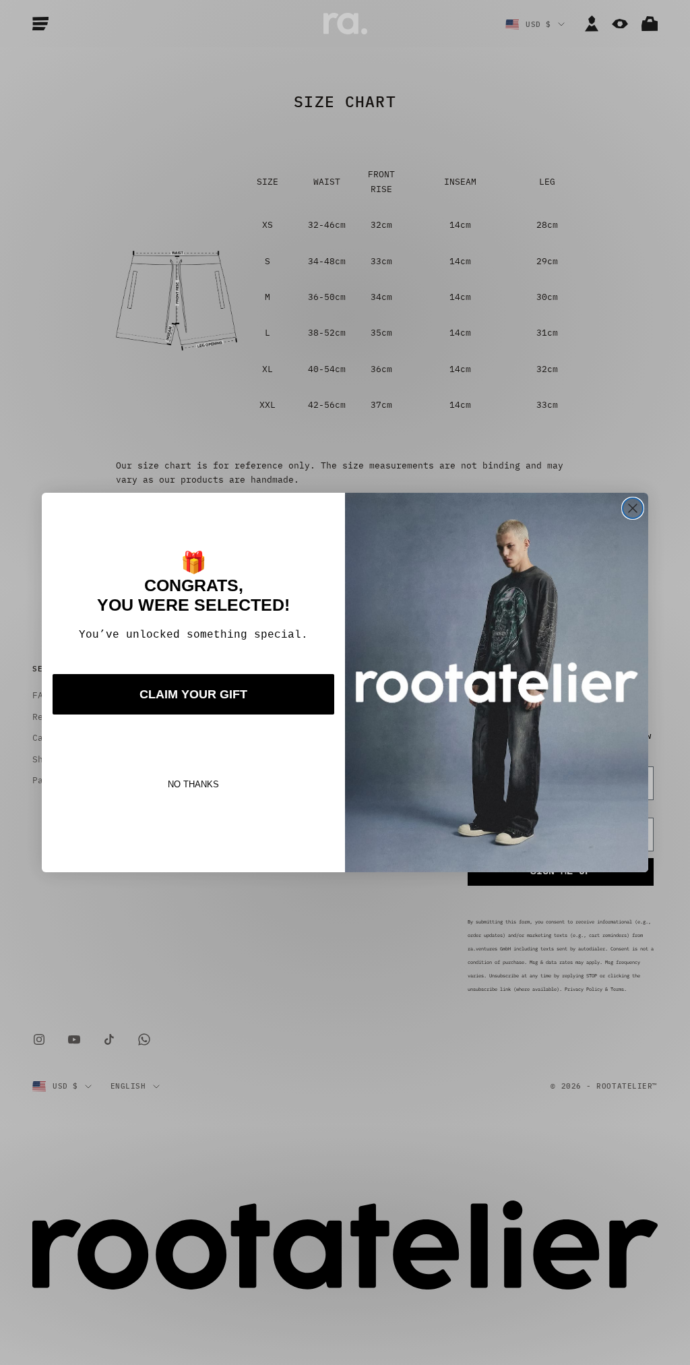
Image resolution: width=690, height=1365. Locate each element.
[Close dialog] (633, 508)
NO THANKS (193, 784)
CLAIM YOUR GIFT (193, 694)
